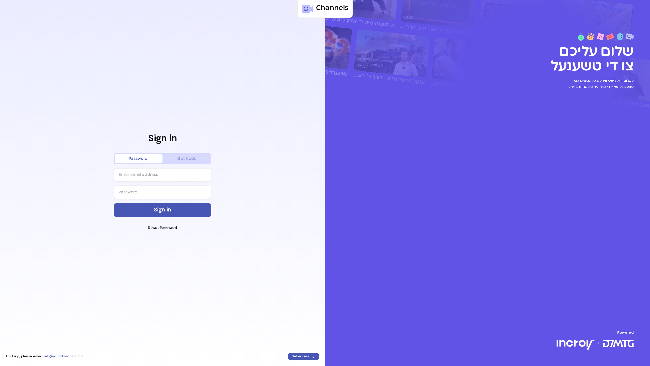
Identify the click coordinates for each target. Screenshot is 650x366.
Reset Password (162, 228)
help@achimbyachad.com (63, 356)
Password (138, 159)
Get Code (187, 159)
